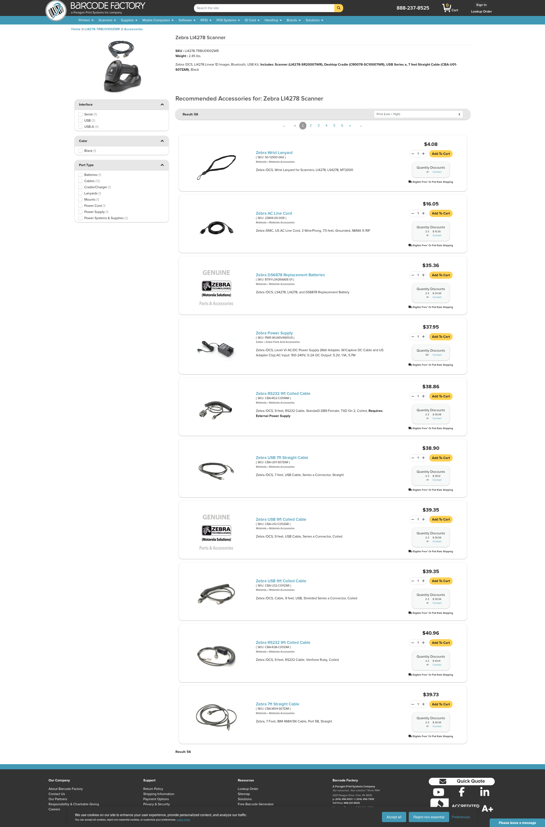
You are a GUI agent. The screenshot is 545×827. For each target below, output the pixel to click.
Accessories (133, 29)
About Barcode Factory (66, 789)
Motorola (261, 162)
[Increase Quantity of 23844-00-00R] (423, 213)
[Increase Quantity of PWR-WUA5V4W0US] (423, 336)
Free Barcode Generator (256, 804)
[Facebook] (462, 791)
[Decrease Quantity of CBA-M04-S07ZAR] (411, 704)
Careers (54, 809)
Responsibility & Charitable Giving (74, 804)
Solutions (245, 799)
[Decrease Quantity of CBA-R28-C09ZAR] (411, 642)
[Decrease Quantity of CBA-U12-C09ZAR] (411, 519)
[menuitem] (86, 20)
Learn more (183, 819)
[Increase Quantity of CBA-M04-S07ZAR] (423, 704)
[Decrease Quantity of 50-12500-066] (411, 153)
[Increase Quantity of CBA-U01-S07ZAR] (423, 457)
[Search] (338, 8)
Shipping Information (158, 794)
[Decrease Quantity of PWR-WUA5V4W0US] (411, 336)
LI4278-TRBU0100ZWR (102, 29)
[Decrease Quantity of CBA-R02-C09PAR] (411, 396)
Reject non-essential (429, 816)
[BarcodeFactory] (56, 8)
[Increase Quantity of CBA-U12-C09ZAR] (423, 519)
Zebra (259, 342)
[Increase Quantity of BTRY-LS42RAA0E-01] (423, 275)
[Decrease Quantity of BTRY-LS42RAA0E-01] (411, 275)
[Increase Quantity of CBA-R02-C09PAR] (423, 396)
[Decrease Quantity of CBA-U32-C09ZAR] (411, 581)
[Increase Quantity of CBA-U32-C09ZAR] (423, 581)
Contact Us (57, 794)
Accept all (394, 816)
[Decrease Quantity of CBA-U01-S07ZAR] (411, 457)
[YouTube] (438, 792)
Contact (437, 172)
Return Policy (153, 789)
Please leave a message (517, 823)
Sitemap (244, 794)
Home (75, 29)
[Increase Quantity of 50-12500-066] (423, 153)
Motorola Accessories (282, 162)
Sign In (481, 5)
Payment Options (156, 799)
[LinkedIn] (485, 792)
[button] (162, 104)
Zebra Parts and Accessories (282, 342)
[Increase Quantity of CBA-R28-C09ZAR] (423, 642)
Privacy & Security (156, 804)
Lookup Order (481, 11)
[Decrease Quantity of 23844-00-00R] (411, 213)
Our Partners (58, 799)
